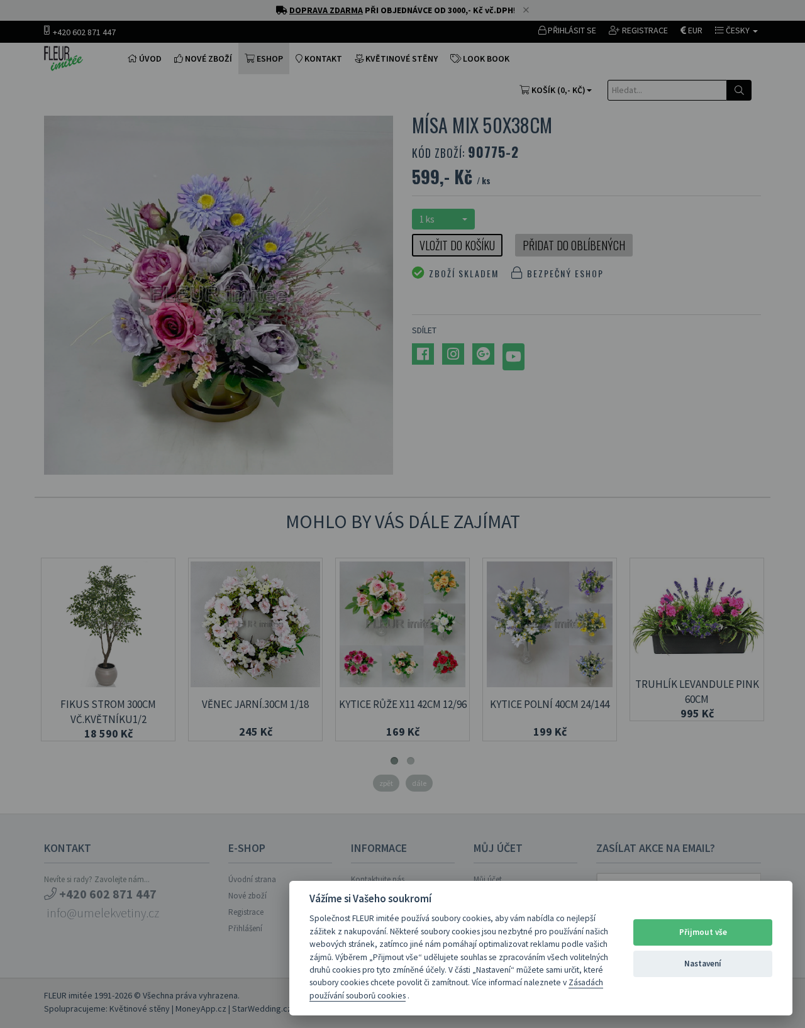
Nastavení (702, 963)
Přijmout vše (703, 932)
